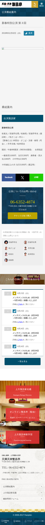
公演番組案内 (9, 487)
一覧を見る (22, 361)
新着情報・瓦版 (7, 521)
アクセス (29, 521)
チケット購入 (40, 521)
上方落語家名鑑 (10, 493)
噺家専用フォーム (10, 499)
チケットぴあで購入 (22, 216)
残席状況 (18, 521)
